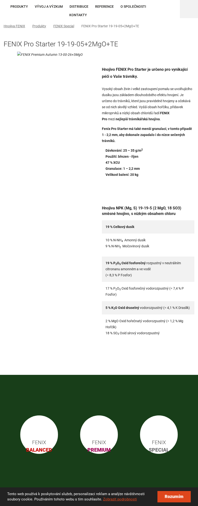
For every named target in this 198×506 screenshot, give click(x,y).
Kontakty (78, 15)
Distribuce (79, 6)
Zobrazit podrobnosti (120, 499)
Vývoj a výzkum (49, 6)
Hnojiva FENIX (14, 26)
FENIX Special (63, 26)
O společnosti (133, 6)
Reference (104, 6)
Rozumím (174, 496)
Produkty (19, 6)
